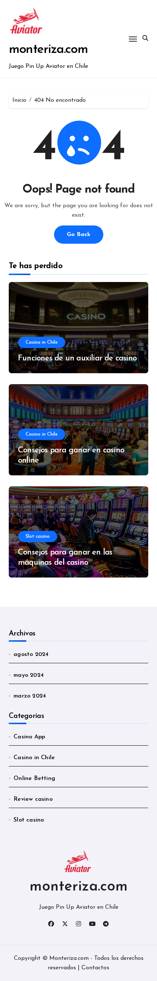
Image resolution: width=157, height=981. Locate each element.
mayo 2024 (29, 675)
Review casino (33, 799)
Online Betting (34, 778)
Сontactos (95, 968)
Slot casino (38, 536)
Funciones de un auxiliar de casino (77, 358)
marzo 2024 (30, 696)
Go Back (79, 234)
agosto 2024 (31, 654)
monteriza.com (48, 49)
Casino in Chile (42, 342)
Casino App (29, 737)
